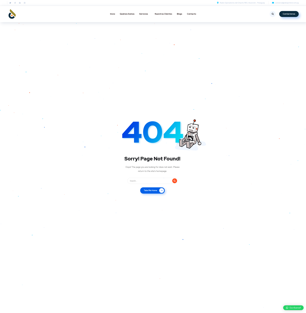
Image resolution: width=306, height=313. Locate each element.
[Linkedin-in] (20, 3)
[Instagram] (24, 3)
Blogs (179, 14)
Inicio (112, 14)
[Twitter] (10, 3)
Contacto (191, 14)
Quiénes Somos (127, 14)
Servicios (143, 14)
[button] (293, 307)
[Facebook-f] (15, 3)
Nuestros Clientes (163, 14)
